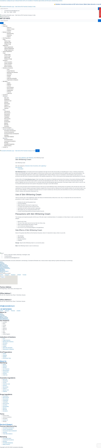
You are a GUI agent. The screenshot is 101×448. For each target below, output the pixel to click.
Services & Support (7, 127)
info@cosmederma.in (7, 306)
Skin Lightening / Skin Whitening (26, 157)
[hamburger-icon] (2, 23)
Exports (9, 36)
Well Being (5, 81)
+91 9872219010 (6, 309)
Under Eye (9, 93)
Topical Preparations (7, 51)
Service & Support (6, 424)
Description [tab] (20, 168)
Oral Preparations (7, 38)
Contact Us (5, 147)
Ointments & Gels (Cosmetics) (31, 165)
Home (4, 24)
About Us (3, 361)
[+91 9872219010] (0, 307)
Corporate (5, 26)
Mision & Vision (3, 264)
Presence (9, 30)
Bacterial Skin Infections (12, 72)
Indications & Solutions (5, 268)
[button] (50, 270)
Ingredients (5, 94)
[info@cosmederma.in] (0, 304)
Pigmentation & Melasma (12, 79)
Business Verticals (7, 32)
